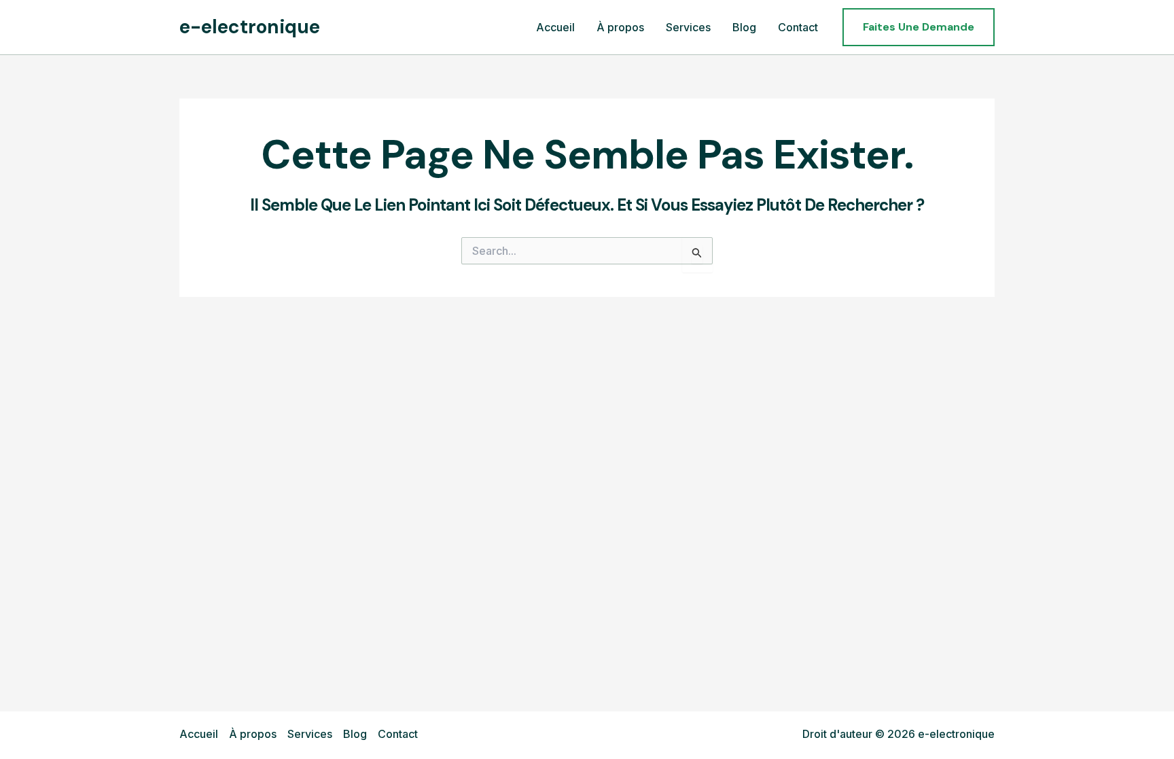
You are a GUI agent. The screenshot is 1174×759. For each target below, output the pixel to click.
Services (309, 734)
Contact (398, 734)
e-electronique (249, 26)
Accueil (198, 734)
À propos (253, 734)
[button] (918, 27)
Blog (355, 734)
